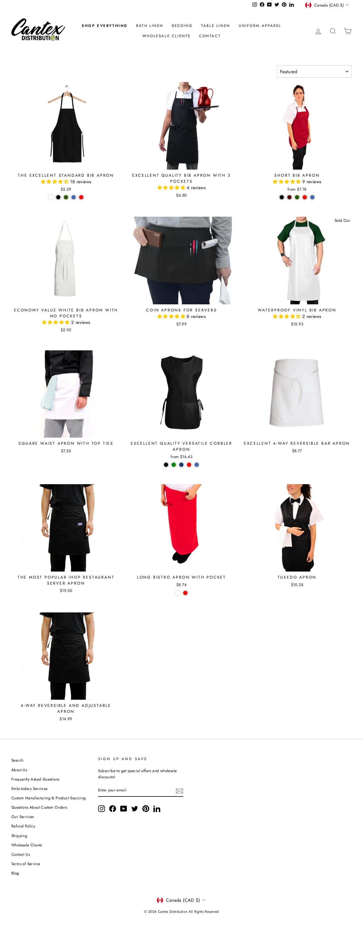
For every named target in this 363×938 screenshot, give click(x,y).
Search (17, 760)
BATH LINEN (149, 25)
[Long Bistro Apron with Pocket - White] (177, 593)
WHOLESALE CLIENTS (166, 36)
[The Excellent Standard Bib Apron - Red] (81, 197)
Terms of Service (25, 864)
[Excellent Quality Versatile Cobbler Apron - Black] (166, 464)
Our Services (22, 816)
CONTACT (210, 36)
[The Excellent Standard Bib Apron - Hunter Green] (66, 197)
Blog (15, 873)
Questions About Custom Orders (39, 807)
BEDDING (182, 25)
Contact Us (20, 854)
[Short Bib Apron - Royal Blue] (312, 197)
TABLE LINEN (215, 25)
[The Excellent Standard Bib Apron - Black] (58, 197)
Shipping (19, 835)
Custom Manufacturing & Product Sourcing (48, 798)
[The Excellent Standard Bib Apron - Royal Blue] (73, 197)
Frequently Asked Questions (35, 779)
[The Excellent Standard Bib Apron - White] (50, 197)
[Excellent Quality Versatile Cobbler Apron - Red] (189, 464)
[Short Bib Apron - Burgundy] (289, 197)
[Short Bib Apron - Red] (304, 197)
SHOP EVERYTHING (105, 25)
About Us (19, 770)
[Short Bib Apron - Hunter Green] (297, 197)
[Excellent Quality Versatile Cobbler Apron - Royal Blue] (196, 464)
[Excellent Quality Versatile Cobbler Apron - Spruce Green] (173, 464)
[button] (55, 181)
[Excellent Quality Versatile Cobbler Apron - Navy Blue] (181, 464)
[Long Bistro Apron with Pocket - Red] (185, 593)
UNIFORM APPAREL (260, 25)
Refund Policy (23, 826)
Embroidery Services (29, 788)
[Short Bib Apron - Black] (281, 197)
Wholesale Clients (26, 845)
